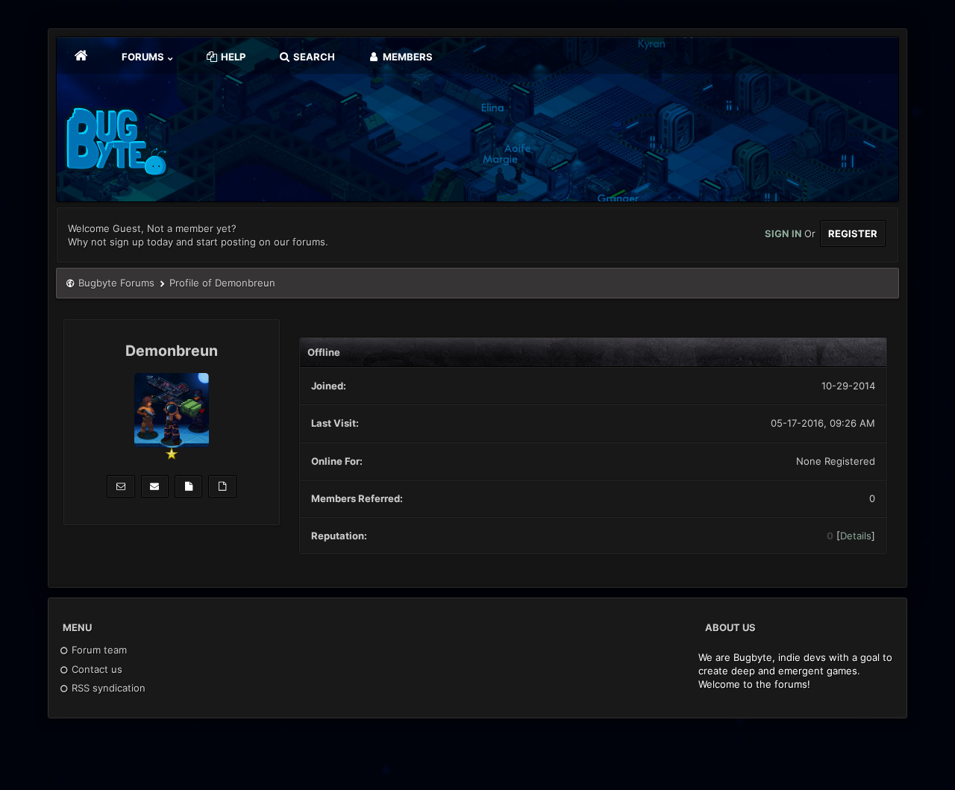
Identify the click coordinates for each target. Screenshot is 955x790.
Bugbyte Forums (116, 283)
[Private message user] (120, 486)
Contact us (95, 669)
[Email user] (155, 486)
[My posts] (188, 486)
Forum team (98, 650)
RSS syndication (107, 688)
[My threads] (222, 486)
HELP (232, 57)
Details (855, 536)
